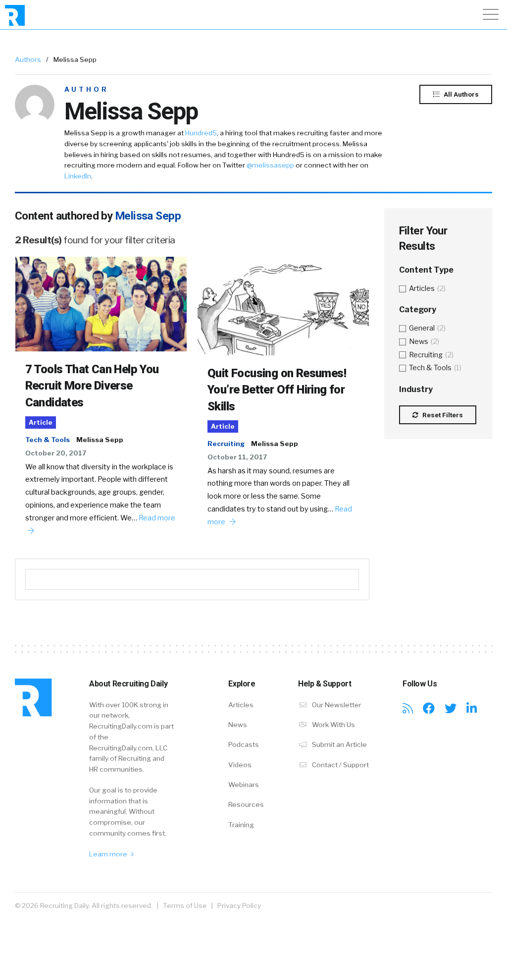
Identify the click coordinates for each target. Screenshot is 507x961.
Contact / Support (339, 765)
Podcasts (243, 744)
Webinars (243, 785)
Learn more (109, 854)
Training (241, 825)
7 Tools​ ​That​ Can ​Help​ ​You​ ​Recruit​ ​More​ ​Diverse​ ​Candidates (93, 385)
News (237, 725)
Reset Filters (442, 415)
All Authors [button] (460, 94)
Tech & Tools (47, 440)
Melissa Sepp (99, 440)
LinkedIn (77, 176)
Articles (241, 705)
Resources (246, 804)
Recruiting (226, 444)
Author (86, 89)
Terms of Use (185, 905)
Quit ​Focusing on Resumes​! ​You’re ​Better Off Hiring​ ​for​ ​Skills (278, 389)
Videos (240, 765)
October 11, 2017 (237, 457)
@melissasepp (270, 165)
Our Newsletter (335, 705)
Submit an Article (338, 744)
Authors (28, 59)
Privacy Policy (239, 905)
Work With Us (332, 725)
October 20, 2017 (55, 453)
